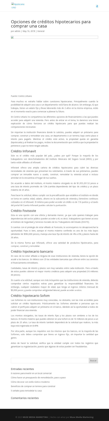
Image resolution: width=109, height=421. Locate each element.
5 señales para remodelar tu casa (26, 390)
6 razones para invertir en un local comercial (31, 373)
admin (17, 31)
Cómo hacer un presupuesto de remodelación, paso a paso (38, 377)
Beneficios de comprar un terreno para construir (33, 386)
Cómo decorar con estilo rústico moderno (30, 382)
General (40, 31)
